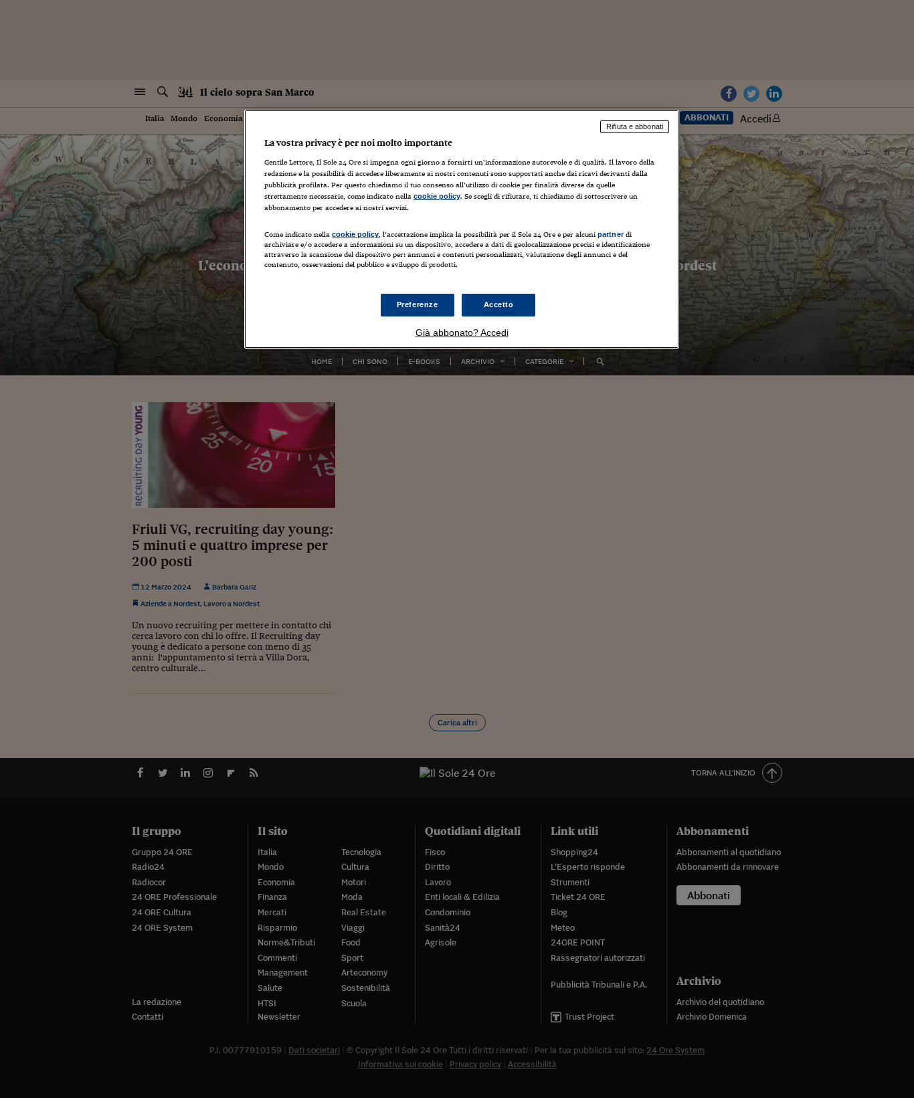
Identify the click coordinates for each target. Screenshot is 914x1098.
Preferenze (417, 304)
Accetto (499, 304)
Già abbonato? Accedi (462, 332)
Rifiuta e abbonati (634, 126)
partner (611, 234)
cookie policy (437, 196)
